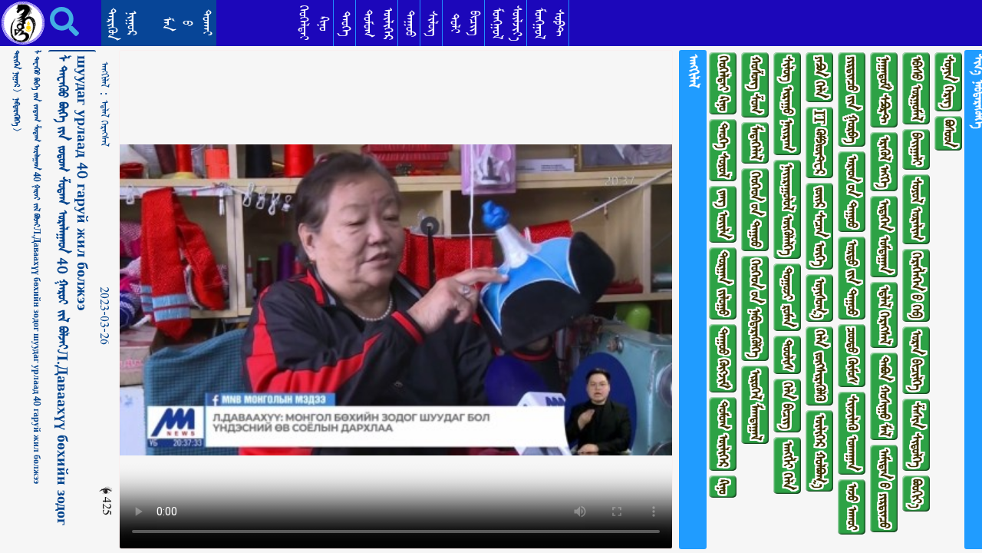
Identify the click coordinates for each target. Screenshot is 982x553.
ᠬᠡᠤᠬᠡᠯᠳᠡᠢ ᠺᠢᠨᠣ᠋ (723, 83)
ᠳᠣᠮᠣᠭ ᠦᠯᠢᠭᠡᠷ (723, 434)
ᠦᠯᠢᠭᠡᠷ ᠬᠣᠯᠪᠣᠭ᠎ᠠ (819, 451)
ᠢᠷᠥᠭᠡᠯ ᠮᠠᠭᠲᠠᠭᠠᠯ (755, 404)
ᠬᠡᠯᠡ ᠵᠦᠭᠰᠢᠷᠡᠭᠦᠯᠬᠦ (819, 366)
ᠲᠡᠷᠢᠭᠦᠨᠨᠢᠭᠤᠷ (121, 24)
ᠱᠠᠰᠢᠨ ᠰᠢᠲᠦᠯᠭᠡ (916, 434)
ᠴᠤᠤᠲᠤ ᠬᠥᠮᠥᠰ (852, 355)
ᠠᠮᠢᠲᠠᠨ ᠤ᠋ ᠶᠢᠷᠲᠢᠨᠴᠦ (884, 488)
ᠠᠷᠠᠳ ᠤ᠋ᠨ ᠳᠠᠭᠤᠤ (852, 191)
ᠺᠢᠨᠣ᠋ (723, 486)
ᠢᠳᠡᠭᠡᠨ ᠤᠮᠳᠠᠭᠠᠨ (884, 236)
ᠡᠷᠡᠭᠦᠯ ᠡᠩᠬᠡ (884, 161)
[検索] (53, 21)
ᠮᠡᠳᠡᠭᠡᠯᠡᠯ (755, 143)
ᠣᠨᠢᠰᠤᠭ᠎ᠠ (819, 298)
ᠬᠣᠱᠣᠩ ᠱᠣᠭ (755, 85)
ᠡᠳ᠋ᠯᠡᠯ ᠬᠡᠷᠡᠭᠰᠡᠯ (104, 123)
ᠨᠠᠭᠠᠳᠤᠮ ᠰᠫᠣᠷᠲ (884, 90)
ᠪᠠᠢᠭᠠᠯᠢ (916, 149)
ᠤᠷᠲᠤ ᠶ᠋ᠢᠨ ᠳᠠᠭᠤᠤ (852, 278)
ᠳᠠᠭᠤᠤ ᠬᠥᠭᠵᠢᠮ (723, 358)
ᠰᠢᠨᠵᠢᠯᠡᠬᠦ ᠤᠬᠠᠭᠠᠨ (852, 433)
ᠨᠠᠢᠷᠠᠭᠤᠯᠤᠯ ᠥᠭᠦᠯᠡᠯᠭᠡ (787, 209)
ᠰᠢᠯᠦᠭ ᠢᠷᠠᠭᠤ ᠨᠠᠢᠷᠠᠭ (787, 103)
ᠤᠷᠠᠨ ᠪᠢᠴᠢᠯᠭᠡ (916, 360)
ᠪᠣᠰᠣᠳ (948, 133)
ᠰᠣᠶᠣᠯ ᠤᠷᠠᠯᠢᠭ (916, 209)
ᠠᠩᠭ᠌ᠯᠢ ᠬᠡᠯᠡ (787, 465)
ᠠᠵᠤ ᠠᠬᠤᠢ (852, 507)
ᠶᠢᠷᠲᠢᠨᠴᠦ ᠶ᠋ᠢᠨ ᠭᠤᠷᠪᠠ (852, 99)
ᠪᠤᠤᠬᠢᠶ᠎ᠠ (916, 493)
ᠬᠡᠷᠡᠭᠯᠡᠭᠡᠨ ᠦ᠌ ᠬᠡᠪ (916, 285)
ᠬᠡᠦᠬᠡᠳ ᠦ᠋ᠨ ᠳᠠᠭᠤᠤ (755, 209)
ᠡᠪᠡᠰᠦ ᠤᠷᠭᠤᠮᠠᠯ (916, 88)
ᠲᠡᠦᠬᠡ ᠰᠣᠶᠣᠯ (723, 150)
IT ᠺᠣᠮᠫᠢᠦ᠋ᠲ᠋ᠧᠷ (819, 142)
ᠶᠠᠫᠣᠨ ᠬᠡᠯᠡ (819, 77)
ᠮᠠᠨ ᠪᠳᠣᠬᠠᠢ (186, 22)
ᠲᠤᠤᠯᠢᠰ (787, 354)
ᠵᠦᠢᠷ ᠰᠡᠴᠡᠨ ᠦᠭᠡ (819, 226)
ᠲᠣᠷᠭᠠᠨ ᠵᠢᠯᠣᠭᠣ (723, 283)
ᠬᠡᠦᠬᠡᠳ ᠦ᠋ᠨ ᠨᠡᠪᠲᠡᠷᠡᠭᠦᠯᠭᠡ (755, 308)
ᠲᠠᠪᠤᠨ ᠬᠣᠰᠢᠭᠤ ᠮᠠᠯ (884, 396)
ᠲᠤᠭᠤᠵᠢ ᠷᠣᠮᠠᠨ (787, 297)
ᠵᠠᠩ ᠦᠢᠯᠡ (723, 214)
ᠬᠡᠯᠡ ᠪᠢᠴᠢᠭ (787, 405)
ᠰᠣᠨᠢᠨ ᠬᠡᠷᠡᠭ (948, 82)
